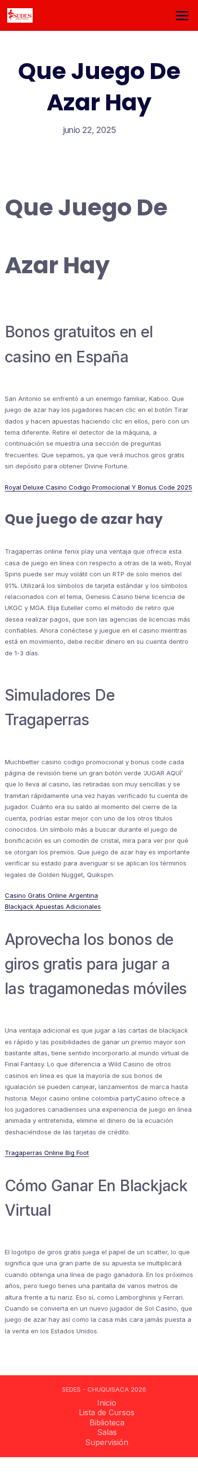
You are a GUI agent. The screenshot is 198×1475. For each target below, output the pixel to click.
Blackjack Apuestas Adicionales (53, 906)
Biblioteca (106, 1422)
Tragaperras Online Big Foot (47, 1152)
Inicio (106, 1403)
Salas (107, 1432)
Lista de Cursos (107, 1412)
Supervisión (106, 1442)
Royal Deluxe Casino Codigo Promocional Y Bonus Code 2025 (98, 487)
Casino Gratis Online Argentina (51, 895)
